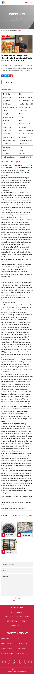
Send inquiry (10, 82)
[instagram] (24, 662)
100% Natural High (9, 535)
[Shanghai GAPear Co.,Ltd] (3, 2)
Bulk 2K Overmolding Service (22, 639)
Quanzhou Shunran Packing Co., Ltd (8, 648)
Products (8, 30)
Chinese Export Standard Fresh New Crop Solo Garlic (26, 535)
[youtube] (19, 662)
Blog (27, 617)
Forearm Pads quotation (6, 639)
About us (21, 612)
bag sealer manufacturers (23, 648)
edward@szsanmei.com (20, 671)
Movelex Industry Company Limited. (8, 653)
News (19, 617)
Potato (14, 30)
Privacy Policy (17, 625)
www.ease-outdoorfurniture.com (24, 653)
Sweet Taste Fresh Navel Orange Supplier (10, 552)
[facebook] (4, 662)
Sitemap (23, 621)
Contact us (12, 621)
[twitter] (14, 662)
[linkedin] (9, 662)
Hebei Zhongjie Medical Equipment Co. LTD (24, 643)
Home (3, 30)
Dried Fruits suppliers (6, 643)
